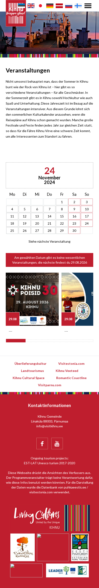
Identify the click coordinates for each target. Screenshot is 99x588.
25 (12, 230)
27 (37, 230)
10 (87, 209)
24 (87, 223)
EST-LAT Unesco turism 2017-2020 (49, 463)
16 (74, 216)
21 (49, 223)
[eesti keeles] (21, 5)
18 (12, 223)
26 (24, 230)
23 (74, 223)
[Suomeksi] (78, 5)
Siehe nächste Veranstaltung (49, 241)
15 (62, 216)
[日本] (40, 5)
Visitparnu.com (49, 385)
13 (37, 216)
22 (62, 223)
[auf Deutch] (49, 5)
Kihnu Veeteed (67, 371)
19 (24, 223)
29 (62, 230)
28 (49, 230)
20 (37, 223)
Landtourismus (32, 371)
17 (87, 216)
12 (24, 216)
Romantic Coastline (71, 378)
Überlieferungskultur (31, 363)
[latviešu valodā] (59, 5)
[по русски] (68, 5)
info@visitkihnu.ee (49, 426)
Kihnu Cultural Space (28, 378)
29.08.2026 (79, 262)
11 (12, 216)
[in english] (31, 5)
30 (74, 230)
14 (49, 216)
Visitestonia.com (71, 363)
